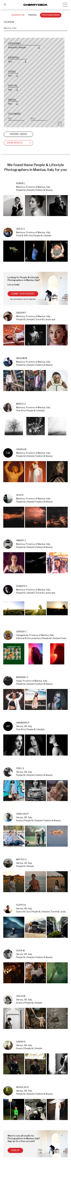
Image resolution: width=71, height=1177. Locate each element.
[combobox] (35, 28)
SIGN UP (15, 1150)
